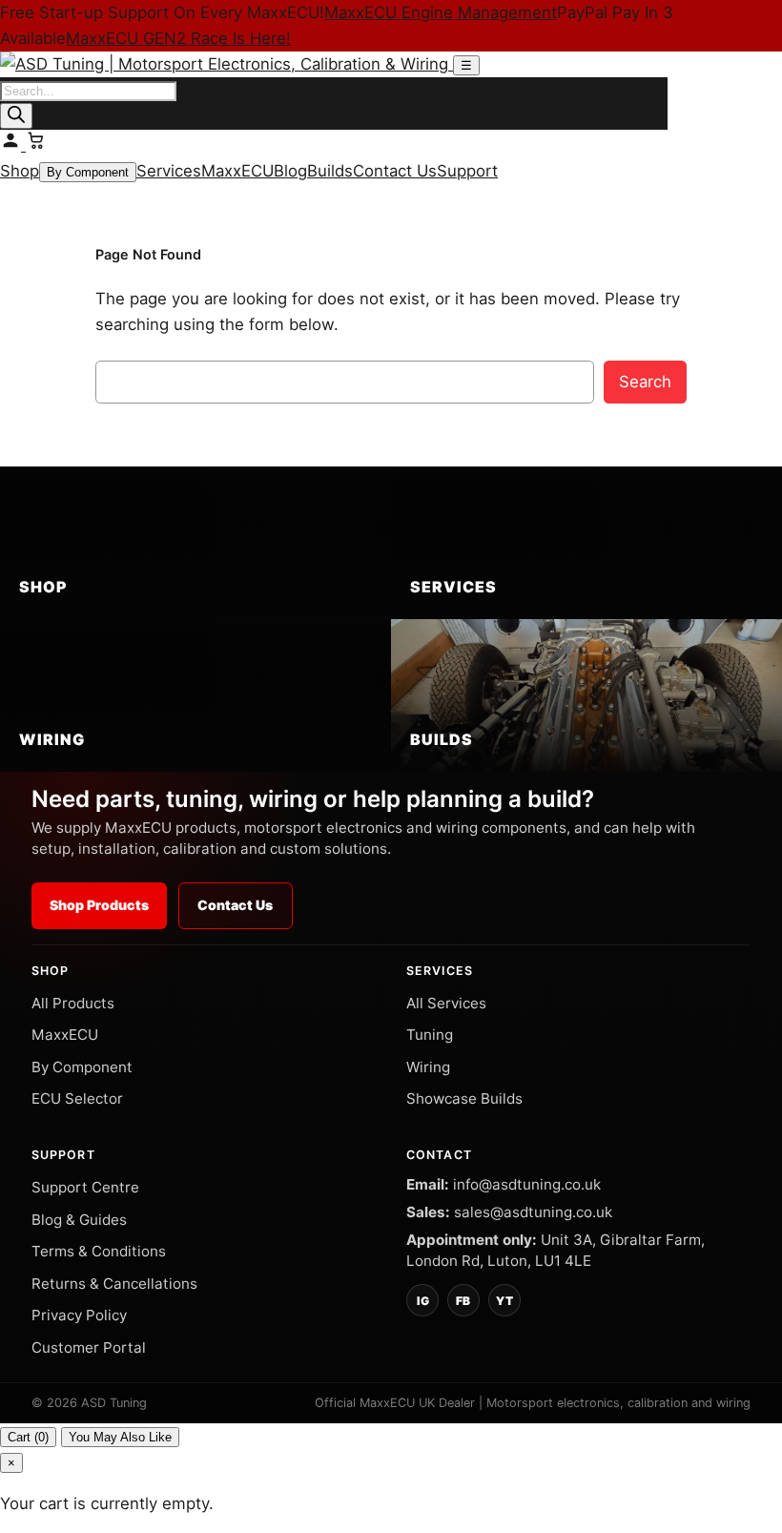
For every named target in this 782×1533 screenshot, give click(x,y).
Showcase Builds (464, 1098)
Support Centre (85, 1187)
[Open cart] (36, 145)
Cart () (28, 1437)
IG (423, 1301)
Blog (290, 170)
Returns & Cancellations (114, 1283)
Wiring (428, 1067)
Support (467, 170)
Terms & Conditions (98, 1251)
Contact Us (395, 170)
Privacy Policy (79, 1315)
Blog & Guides (79, 1220)
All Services (446, 1003)
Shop (19, 170)
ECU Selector (77, 1098)
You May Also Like (120, 1437)
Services (168, 170)
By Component (88, 172)
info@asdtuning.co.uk (527, 1184)
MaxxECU (237, 170)
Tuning (429, 1034)
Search (645, 381)
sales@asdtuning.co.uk (533, 1212)
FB (463, 1301)
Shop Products (99, 905)
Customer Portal (88, 1347)
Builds (330, 170)
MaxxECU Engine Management (440, 12)
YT (504, 1301)
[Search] (16, 116)
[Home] (226, 63)
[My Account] (13, 145)
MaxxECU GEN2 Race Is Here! (178, 38)
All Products (72, 1003)
